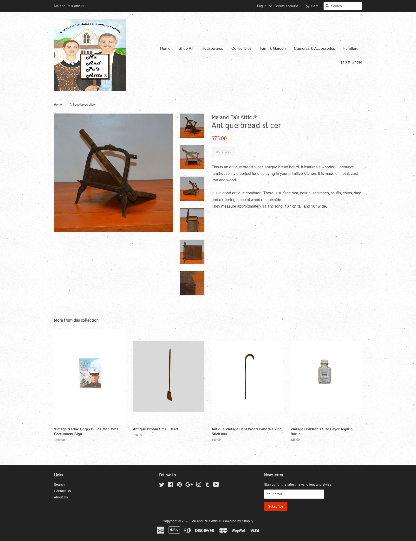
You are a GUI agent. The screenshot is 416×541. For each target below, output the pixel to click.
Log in (261, 5)
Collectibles (241, 48)
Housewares (212, 48)
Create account (286, 5)
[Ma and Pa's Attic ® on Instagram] (198, 485)
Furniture (350, 48)
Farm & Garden (273, 48)
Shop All (186, 48)
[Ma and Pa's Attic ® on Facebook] (170, 485)
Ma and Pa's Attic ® (206, 520)
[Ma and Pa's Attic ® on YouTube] (216, 485)
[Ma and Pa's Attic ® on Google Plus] (189, 485)
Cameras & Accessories (314, 48)
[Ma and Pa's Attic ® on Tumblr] (207, 485)
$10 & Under (351, 62)
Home (165, 48)
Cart (314, 5)
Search (59, 484)
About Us (61, 497)
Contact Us (62, 490)
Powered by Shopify (238, 520)
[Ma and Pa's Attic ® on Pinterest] (179, 485)
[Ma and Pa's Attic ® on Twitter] (161, 485)
